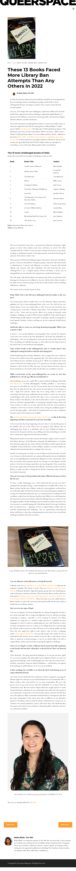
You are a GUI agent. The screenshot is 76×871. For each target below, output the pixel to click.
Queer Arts (32, 63)
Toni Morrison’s (26, 129)
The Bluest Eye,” (17, 384)
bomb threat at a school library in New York (41, 586)
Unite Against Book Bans (24, 634)
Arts (19, 63)
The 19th (32, 802)
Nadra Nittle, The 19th (26, 93)
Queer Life (42, 63)
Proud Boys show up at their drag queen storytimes (37, 596)
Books (24, 63)
